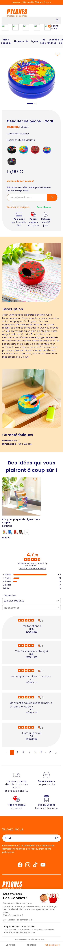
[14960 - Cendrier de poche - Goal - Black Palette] (12, 161)
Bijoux (34, 41)
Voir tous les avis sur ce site (32, 569)
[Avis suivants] (56, 752)
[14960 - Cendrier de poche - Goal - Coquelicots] (35, 149)
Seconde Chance (53, 41)
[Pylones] (17, 12)
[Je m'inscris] (57, 838)
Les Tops (43, 41)
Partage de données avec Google (20, 932)
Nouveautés (21, 41)
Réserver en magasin (18, 207)
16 (50, 752)
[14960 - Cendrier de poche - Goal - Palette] (24, 149)
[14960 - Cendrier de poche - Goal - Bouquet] (47, 149)
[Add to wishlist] (57, 54)
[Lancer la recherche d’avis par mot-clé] (58, 608)
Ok (52, 197)
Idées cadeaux (6, 41)
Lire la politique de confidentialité (17, 920)
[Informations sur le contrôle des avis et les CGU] (46, 563)
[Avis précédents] (6, 752)
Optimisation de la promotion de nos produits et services (30, 930)
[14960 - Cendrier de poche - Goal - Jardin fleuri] (12, 149)
